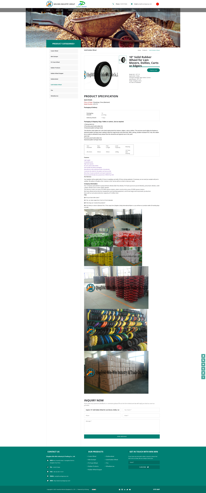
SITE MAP (156, 489)
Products (144, 50)
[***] (203, 356)
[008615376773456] (203, 373)
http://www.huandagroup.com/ (62, 480)
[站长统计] (94, 489)
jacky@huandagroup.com (145, 4)
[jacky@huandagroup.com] (203, 364)
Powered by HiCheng (83, 489)
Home (139, 50)
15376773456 (123, 4)
